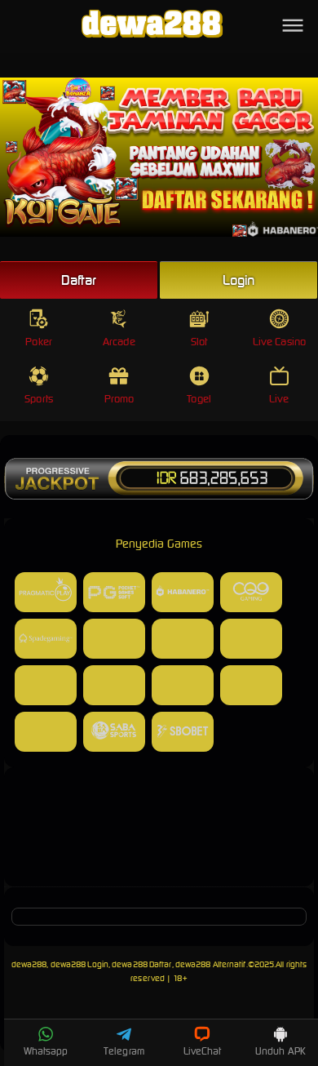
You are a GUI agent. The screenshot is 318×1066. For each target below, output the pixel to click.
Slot (199, 342)
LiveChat (202, 1051)
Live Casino (279, 342)
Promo (119, 399)
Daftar (79, 280)
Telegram (124, 1051)
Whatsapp (46, 1051)
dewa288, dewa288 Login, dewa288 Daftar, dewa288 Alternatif (128, 964)
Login (239, 280)
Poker (38, 342)
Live (279, 399)
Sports (38, 399)
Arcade (119, 342)
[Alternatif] (159, 866)
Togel (199, 399)
